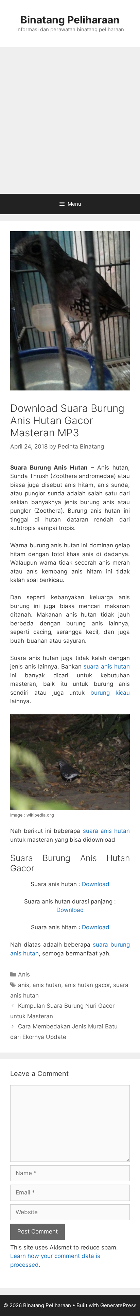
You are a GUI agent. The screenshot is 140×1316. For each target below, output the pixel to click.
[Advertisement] (70, 120)
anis (23, 985)
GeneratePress (118, 1305)
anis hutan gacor (87, 985)
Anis (24, 974)
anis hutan (47, 985)
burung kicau (110, 692)
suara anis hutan (107, 666)
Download (95, 884)
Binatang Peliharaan (70, 20)
